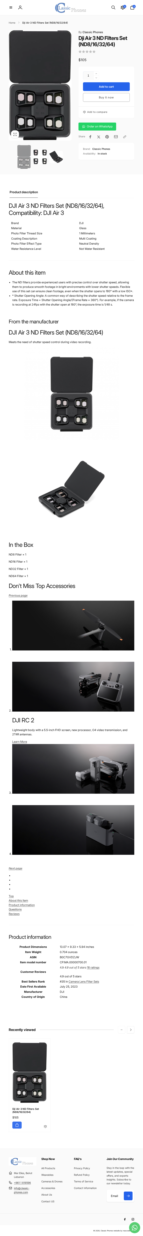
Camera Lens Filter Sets (84, 981)
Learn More (19, 741)
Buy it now (106, 97)
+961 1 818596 (22, 1182)
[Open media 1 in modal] (40, 85)
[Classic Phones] (22, 1164)
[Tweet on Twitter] (98, 137)
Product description (24, 192)
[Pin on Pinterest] (107, 137)
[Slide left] (121, 1029)
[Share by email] (116, 137)
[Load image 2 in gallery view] (40, 157)
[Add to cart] (17, 1125)
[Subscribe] (128, 1196)
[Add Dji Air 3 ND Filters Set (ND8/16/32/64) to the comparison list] (45, 1127)
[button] (11, 7)
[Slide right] (130, 1029)
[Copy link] (124, 137)
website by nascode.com (124, 1231)
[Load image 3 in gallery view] (56, 157)
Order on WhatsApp (100, 126)
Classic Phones (90, 32)
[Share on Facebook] (90, 137)
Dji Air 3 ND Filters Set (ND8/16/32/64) (25, 1110)
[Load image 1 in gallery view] (24, 157)
